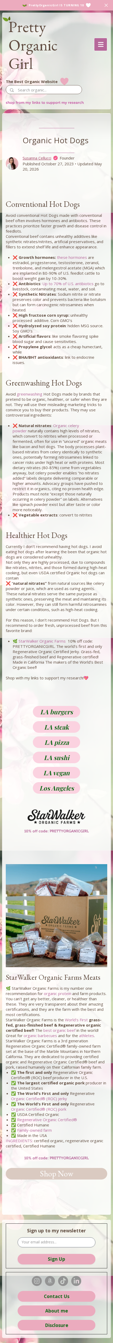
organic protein (57, 993)
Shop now (56, 1173)
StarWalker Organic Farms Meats (53, 977)
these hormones (72, 257)
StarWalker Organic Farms (42, 641)
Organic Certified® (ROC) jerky (39, 1098)
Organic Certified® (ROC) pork (38, 1109)
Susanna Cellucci (37, 158)
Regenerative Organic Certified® (47, 1119)
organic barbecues (40, 1035)
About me (56, 1311)
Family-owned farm (34, 1130)
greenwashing (29, 394)
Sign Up (56, 1259)
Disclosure (56, 1325)
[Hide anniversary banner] (106, 5)
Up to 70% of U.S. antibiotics (68, 283)
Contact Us (56, 1296)
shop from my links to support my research (45, 102)
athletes (86, 1035)
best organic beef (59, 1030)
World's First (76, 1019)
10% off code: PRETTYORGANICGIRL (56, 1158)
